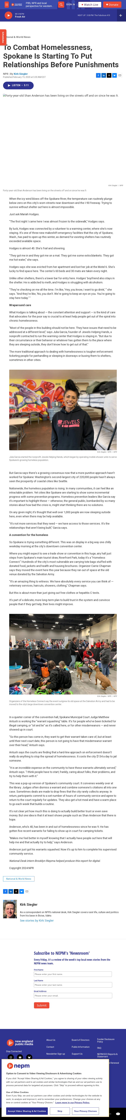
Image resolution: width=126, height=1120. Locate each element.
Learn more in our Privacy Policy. (72, 1102)
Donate (113, 4)
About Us (50, 1040)
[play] (8, 15)
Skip (59, 1111)
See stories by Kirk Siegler (37, 920)
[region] (55, 1088)
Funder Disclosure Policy (105, 1040)
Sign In (70, 4)
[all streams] (121, 15)
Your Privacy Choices (85, 1111)
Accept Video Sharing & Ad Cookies (27, 1111)
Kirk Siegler (21, 73)
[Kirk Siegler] (10, 909)
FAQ (99, 1048)
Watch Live (91, 4)
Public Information (81, 1047)
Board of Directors (80, 1040)
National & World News (16, 37)
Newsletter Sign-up (55, 1054)
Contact (50, 1047)
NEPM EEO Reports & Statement (107, 1055)
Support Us (77, 1054)
